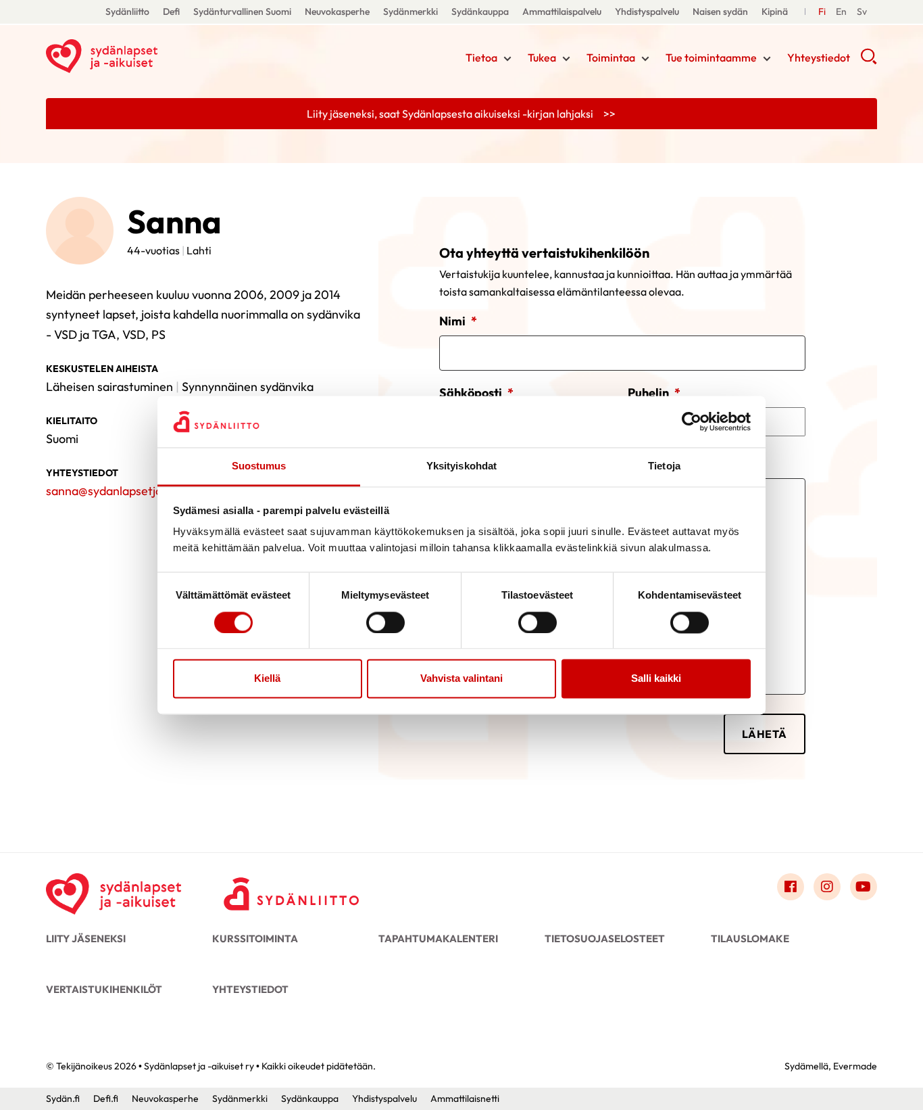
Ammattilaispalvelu (561, 11)
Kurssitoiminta (255, 938)
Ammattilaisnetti (464, 1098)
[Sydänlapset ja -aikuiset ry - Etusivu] (113, 890)
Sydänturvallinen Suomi (242, 11)
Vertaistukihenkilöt (104, 989)
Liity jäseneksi (86, 938)
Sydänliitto (127, 11)
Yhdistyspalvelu (647, 11)
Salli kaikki (656, 679)
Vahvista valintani (461, 679)
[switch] (385, 622)
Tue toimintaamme (711, 57)
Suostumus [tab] (259, 466)
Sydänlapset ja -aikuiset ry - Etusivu (154, 56)
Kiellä (267, 679)
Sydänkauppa (480, 11)
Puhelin (654, 392)
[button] (868, 61)
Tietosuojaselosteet (605, 938)
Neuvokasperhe (337, 11)
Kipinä (775, 11)
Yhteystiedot (818, 57)
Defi (171, 11)
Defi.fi (105, 1098)
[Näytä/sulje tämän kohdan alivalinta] (507, 59)
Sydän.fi (63, 1098)
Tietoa (481, 57)
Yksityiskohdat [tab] (461, 466)
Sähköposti (476, 392)
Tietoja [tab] (664, 466)
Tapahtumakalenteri (438, 938)
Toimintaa (611, 57)
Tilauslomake (750, 938)
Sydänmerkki (410, 11)
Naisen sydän (720, 11)
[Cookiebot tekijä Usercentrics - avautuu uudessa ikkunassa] (691, 421)
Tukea (542, 57)
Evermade (855, 1066)
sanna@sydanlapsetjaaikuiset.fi (129, 491)
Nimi (458, 321)
